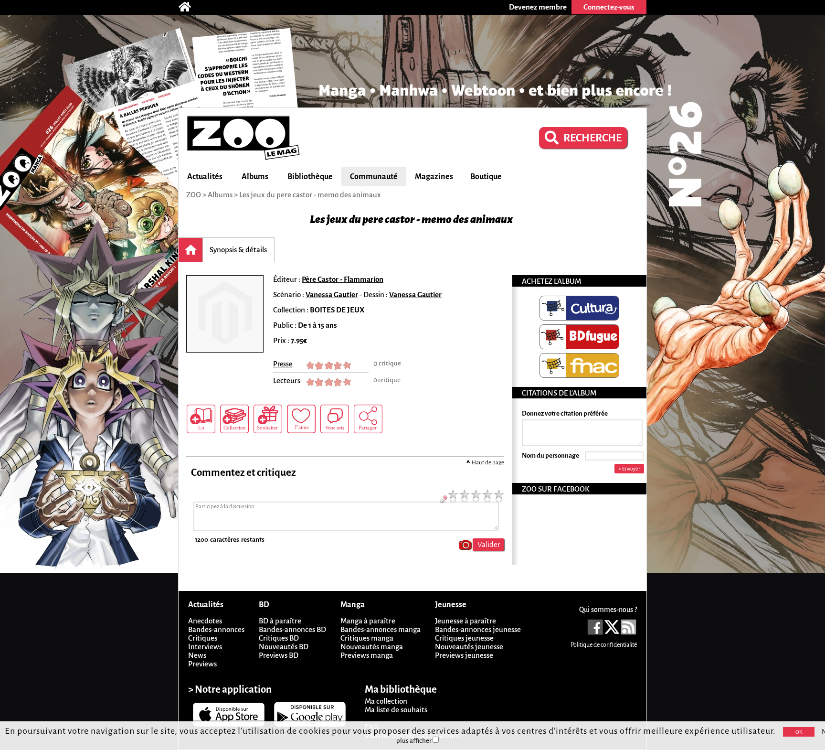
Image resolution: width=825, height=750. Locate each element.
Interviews (205, 647)
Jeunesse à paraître (465, 621)
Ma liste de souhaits (396, 710)
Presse (282, 364)
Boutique (486, 176)
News (197, 655)
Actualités (204, 176)
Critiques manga (366, 638)
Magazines (434, 176)
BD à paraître (280, 621)
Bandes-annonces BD (292, 629)
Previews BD (278, 655)
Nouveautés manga (371, 647)
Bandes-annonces (216, 629)
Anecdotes (205, 621)
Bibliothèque (310, 176)
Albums (255, 176)
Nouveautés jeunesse (469, 647)
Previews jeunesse (464, 655)
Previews (202, 664)
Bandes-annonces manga (380, 629)
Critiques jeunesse (464, 638)
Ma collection (386, 701)
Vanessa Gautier (332, 294)
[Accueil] (190, 7)
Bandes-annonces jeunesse (478, 629)
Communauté (374, 176)
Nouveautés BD (283, 647)
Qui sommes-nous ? (608, 609)
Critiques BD (279, 638)
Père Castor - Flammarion (342, 279)
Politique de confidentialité (604, 645)
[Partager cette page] (368, 419)
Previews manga (366, 655)
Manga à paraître (367, 621)
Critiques (202, 638)
